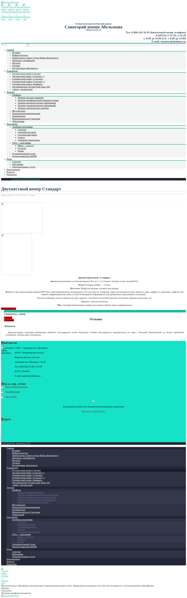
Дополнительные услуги (23, 167)
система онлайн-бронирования (25, 179)
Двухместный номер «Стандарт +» (28, 76)
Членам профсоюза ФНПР (24, 156)
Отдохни (22, 148)
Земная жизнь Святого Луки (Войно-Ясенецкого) (35, 58)
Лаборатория (18, 121)
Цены (9, 159)
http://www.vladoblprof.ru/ (93, 411)
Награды (16, 63)
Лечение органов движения (31, 98)
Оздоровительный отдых (24, 154)
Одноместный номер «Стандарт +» (28, 81)
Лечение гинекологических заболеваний (37, 105)
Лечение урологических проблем (33, 108)
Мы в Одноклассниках (16, 387)
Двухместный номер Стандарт (26, 74)
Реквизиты (12, 174)
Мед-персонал (18, 111)
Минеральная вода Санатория (26, 119)
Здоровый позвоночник (29, 140)
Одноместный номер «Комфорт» (27, 84)
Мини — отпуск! (26, 146)
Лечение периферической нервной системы (38, 100)
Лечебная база (18, 116)
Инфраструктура (20, 55)
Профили (16, 95)
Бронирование (13, 169)
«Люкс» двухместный (22, 89)
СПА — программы (21, 143)
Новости (11, 172)
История (16, 53)
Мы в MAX (11, 397)
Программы (12, 124)
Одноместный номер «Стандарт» (27, 79)
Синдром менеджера (27, 135)
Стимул (21, 137)
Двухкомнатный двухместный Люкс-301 (31, 87)
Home (3, 195)
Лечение (11, 92)
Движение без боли (27, 132)
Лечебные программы (22, 127)
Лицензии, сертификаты (23, 60)
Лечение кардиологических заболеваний (37, 103)
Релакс (21, 151)
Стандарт (22, 130)
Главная (10, 50)
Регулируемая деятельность (25, 68)
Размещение (12, 71)
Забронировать (8, 308)
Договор (16, 66)
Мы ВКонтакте (12, 392)
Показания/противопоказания (26, 113)
